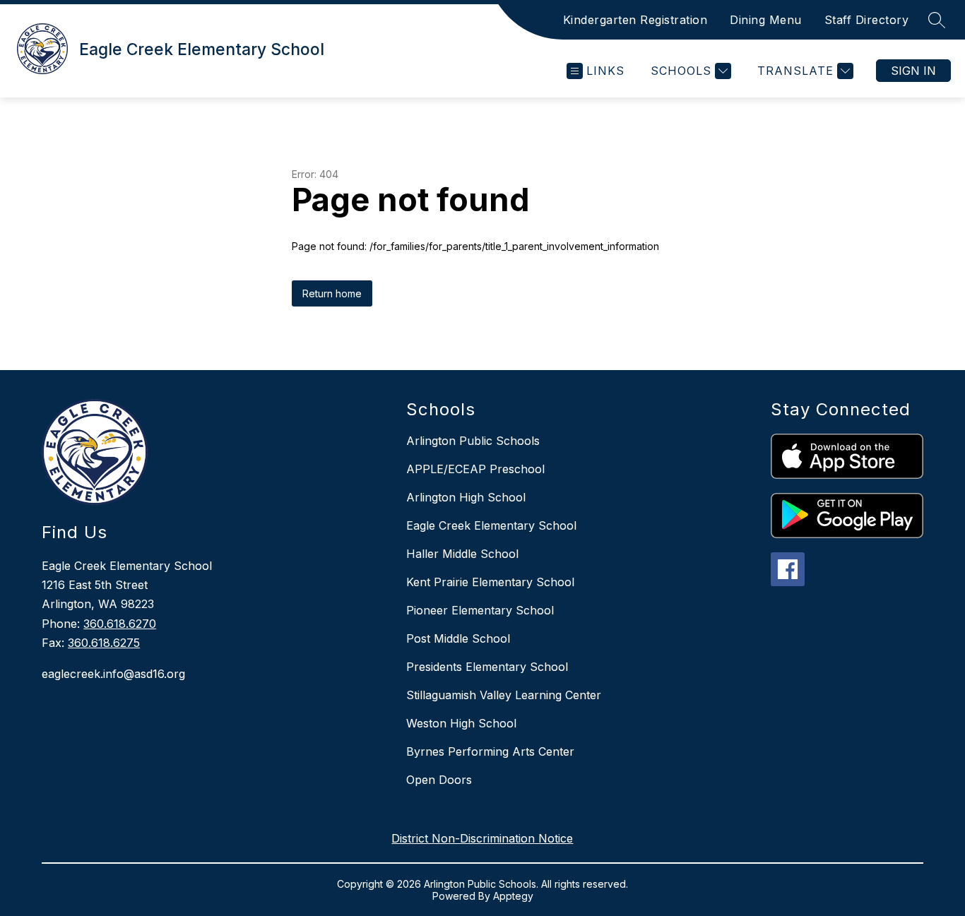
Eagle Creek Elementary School (491, 525)
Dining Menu (766, 20)
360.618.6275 (104, 643)
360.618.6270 (119, 624)
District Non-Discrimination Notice (482, 838)
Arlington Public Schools (473, 441)
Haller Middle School (462, 554)
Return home (332, 293)
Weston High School (461, 723)
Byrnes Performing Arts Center (490, 751)
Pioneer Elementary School (480, 610)
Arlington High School (466, 497)
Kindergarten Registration (635, 20)
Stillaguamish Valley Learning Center (503, 695)
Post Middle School (458, 638)
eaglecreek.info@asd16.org (113, 674)
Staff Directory (866, 20)
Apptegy (513, 896)
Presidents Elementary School (487, 667)
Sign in (913, 71)
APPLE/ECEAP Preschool (475, 469)
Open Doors (439, 780)
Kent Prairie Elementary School (490, 582)
